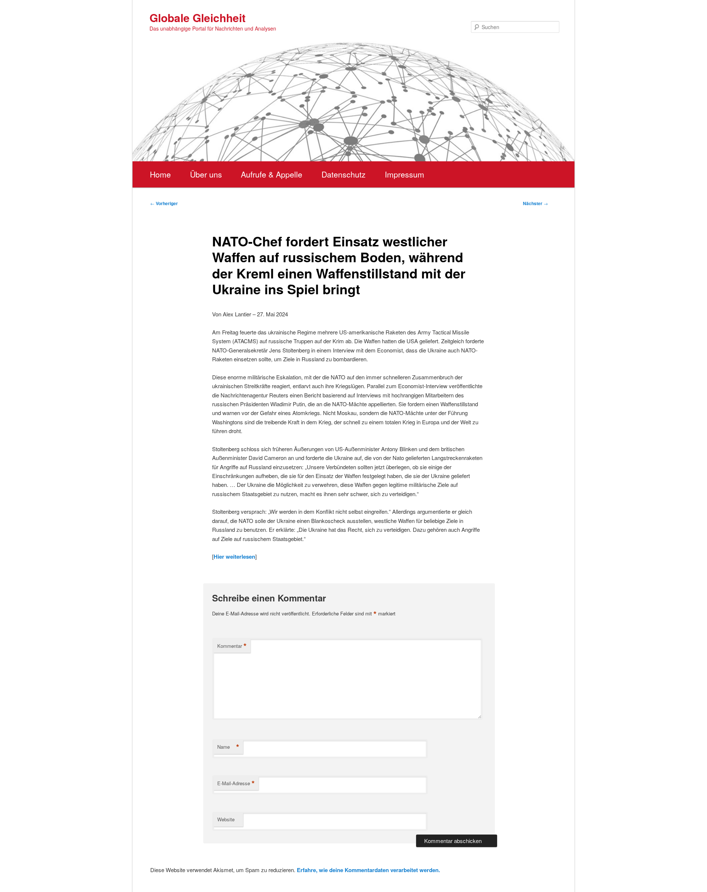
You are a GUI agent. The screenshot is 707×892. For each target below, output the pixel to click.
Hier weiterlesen (234, 556)
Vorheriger (164, 203)
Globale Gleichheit (198, 17)
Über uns (206, 174)
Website (226, 819)
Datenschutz (343, 174)
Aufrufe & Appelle (271, 174)
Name (228, 747)
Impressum (404, 174)
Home (160, 174)
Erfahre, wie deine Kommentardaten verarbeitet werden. (368, 870)
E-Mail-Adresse (236, 783)
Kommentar (232, 646)
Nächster (535, 203)
